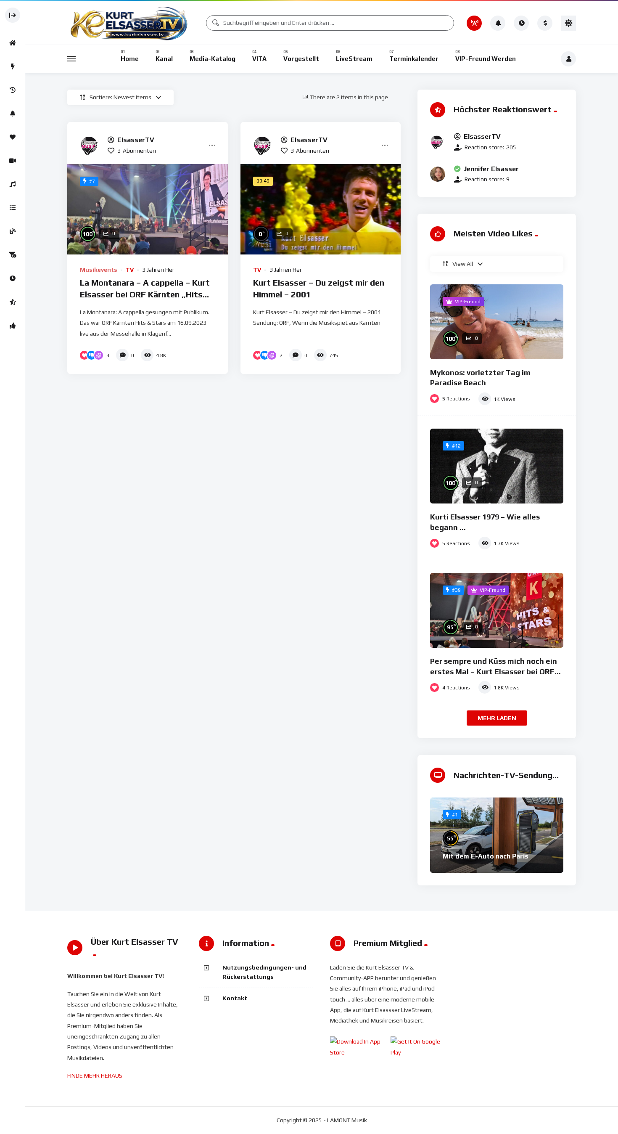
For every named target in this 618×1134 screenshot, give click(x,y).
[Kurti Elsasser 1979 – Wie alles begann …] (496, 466)
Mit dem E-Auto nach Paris (485, 856)
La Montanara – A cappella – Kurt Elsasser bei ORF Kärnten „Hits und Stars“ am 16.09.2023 (145, 294)
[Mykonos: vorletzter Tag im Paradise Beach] (496, 321)
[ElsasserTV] (90, 145)
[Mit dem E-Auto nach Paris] (496, 835)
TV (130, 269)
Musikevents (98, 269)
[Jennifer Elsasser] (437, 174)
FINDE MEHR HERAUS (94, 1075)
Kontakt (234, 998)
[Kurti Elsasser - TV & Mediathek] (130, 23)
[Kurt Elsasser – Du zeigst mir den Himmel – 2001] (320, 209)
